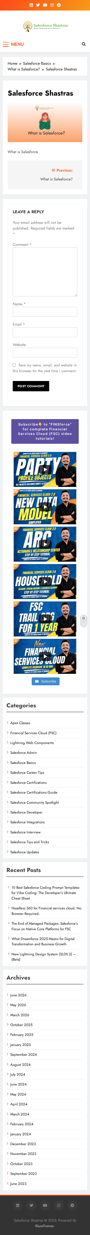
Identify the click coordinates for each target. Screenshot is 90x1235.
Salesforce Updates (24, 852)
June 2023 (18, 1183)
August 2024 (20, 1064)
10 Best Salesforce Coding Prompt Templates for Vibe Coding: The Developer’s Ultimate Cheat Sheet (45, 893)
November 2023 (23, 1153)
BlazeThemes (44, 1225)
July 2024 (17, 1074)
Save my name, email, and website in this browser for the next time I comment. (45, 368)
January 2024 (20, 1134)
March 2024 (19, 1114)
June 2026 (18, 995)
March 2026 (19, 1015)
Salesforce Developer (26, 812)
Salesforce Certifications (28, 782)
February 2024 (21, 1124)
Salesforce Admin (23, 752)
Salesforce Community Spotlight (34, 802)
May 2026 (18, 1005)
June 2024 (18, 1084)
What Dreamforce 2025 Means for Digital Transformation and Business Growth (43, 941)
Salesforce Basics (23, 762)
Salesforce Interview (25, 832)
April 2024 (18, 1104)
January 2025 (20, 1044)
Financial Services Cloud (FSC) (33, 733)
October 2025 (21, 1024)
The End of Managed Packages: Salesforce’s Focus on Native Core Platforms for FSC (45, 926)
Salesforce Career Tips (27, 772)
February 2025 (21, 1034)
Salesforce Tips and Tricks (29, 842)
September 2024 (23, 1054)
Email (19, 324)
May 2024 (18, 1094)
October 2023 (21, 1163)
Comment (22, 244)
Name (19, 304)
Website (19, 344)
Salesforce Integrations (27, 822)
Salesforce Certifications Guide (33, 792)
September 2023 (23, 1173)
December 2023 (23, 1144)
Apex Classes (20, 723)
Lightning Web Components (32, 742)
